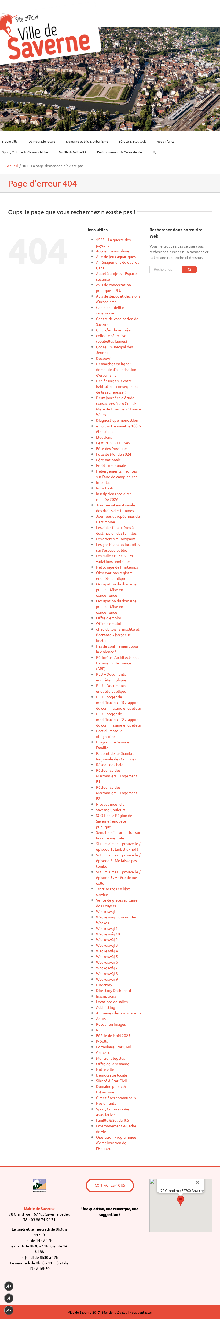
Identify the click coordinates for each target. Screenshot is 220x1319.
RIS (98, 1029)
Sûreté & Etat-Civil (111, 1080)
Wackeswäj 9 (107, 979)
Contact (103, 1052)
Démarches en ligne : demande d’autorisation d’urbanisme (116, 369)
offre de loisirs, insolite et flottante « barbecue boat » (118, 635)
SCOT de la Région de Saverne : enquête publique (114, 821)
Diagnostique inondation (117, 420)
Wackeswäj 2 (107, 939)
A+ (9, 1286)
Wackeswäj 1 (107, 928)
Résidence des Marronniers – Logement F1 (116, 776)
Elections (104, 437)
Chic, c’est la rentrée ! (114, 329)
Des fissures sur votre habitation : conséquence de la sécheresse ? (117, 386)
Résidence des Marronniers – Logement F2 (116, 793)
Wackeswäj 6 (107, 962)
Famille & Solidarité (112, 1120)
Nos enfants (106, 1103)
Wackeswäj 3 (107, 945)
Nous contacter (140, 1312)
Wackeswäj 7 (107, 967)
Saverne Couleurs (110, 809)
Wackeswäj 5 (107, 956)
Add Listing (105, 1007)
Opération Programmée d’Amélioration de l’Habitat (116, 1143)
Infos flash (104, 487)
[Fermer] (197, 1182)
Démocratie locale (111, 1075)
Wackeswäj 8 (107, 973)
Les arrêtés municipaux (115, 538)
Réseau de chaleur (111, 764)
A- (8, 1310)
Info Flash (104, 482)
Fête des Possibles (111, 448)
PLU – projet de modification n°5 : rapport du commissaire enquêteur (118, 702)
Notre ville (105, 1069)
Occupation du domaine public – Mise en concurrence (116, 589)
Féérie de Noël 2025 (113, 1035)
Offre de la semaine (112, 1063)
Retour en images (111, 1024)
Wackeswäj (105, 911)
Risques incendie (110, 804)
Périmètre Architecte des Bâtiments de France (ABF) (117, 663)
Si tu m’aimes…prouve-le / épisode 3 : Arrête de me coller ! (118, 877)
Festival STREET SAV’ (113, 442)
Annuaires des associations (118, 1012)
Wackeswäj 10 (108, 933)
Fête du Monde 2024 (113, 454)
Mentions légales (110, 1058)
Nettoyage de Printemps (117, 566)
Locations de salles (112, 1001)
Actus (101, 1018)
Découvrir (104, 358)
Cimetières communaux (116, 1097)
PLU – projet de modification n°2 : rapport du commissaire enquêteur (118, 719)
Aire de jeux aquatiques (116, 256)
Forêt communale (111, 465)
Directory (104, 984)
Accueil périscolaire (112, 250)
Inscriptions (106, 995)
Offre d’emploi (108, 617)
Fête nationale (108, 459)
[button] (180, 1200)
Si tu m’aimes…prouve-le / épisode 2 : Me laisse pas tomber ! (118, 860)
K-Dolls (102, 1041)
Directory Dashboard (113, 990)
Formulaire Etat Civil (113, 1046)
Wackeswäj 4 (107, 950)
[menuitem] (13, 141)
